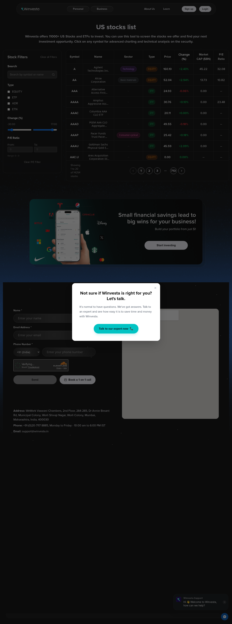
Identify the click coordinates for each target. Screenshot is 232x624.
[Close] (155, 288)
